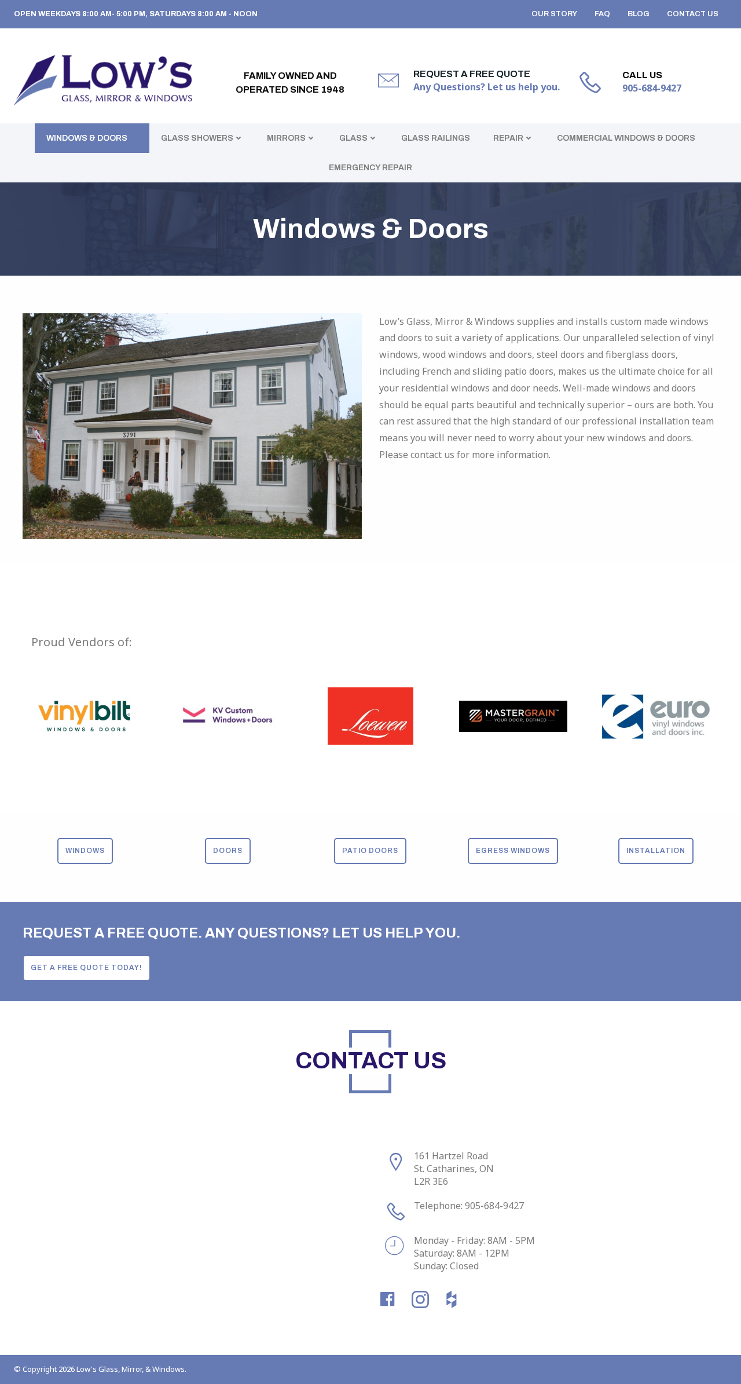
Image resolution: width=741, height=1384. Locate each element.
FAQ (602, 14)
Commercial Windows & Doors (626, 138)
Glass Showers (197, 138)
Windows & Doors (86, 138)
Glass (353, 138)
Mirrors (286, 138)
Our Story (554, 14)
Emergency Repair (370, 167)
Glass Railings (435, 138)
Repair (508, 138)
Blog (639, 14)
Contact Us (692, 14)
